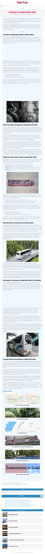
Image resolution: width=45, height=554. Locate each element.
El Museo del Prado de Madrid (13, 527)
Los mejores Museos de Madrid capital (14, 533)
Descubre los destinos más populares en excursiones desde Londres (19, 500)
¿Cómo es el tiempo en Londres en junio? (22, 474)
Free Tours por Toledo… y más (13, 546)
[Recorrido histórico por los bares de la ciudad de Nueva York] (22, 436)
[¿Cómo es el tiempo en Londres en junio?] (22, 463)
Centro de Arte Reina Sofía (13, 520)
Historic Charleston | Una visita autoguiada (22, 405)
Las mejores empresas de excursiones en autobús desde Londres (18, 506)
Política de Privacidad (22, 552)
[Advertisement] (22, 52)
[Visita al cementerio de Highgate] (22, 408)
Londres (32, 14)
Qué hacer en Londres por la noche (15, 482)
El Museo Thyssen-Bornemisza (13, 514)
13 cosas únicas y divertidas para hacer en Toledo (16, 539)
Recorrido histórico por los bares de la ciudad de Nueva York (22, 446)
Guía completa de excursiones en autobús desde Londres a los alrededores (20, 504)
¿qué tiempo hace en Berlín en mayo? (22, 460)
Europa (28, 14)
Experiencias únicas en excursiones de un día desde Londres (17, 503)
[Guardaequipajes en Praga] (22, 422)
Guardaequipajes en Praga (22, 433)
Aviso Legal (26, 552)
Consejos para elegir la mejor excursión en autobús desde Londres (18, 502)
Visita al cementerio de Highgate (22, 419)
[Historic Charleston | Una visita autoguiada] (22, 394)
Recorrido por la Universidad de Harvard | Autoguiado (17, 484)
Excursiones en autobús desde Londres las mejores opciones (17, 499)
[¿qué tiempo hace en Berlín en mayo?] (22, 450)
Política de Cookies (31, 552)
